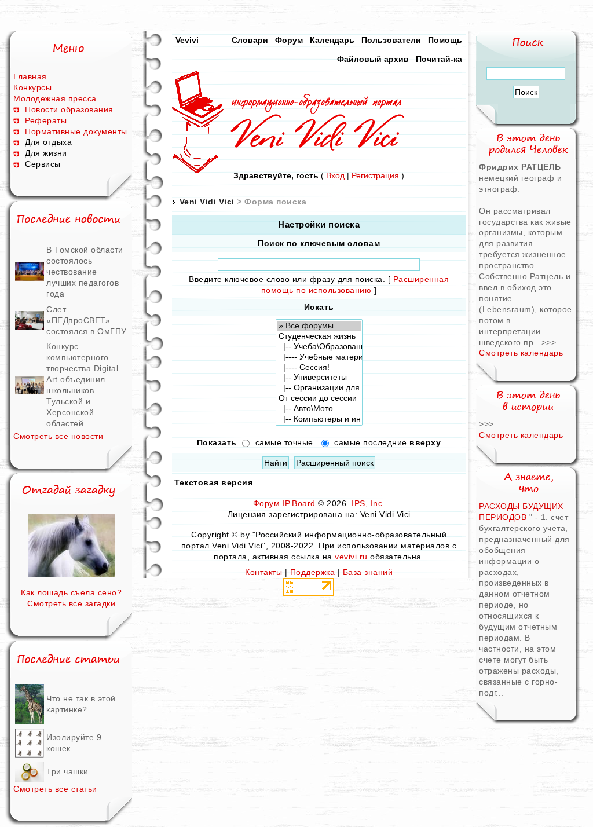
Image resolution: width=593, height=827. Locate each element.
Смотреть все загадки (71, 603)
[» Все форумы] (319, 326)
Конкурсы (32, 87)
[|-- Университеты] (319, 377)
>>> (549, 342)
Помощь (445, 40)
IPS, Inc (367, 503)
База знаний (368, 572)
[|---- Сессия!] (319, 368)
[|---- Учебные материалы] (319, 357)
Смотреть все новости (58, 436)
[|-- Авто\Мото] (319, 409)
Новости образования (69, 109)
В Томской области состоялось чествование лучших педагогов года (84, 271)
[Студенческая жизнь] (319, 336)
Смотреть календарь (521, 352)
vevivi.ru (351, 556)
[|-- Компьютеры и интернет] (319, 419)
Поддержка (312, 572)
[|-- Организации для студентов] (319, 388)
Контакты (263, 572)
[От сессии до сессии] (319, 398)
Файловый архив (373, 59)
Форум (289, 40)
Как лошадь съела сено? (71, 592)
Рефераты (46, 120)
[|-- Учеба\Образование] (319, 347)
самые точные (284, 442)
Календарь (332, 40)
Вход (335, 175)
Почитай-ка (439, 59)
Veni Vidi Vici (207, 201)
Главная (30, 76)
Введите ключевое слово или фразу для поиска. (287, 279)
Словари (250, 40)
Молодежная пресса (55, 98)
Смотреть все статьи (55, 788)
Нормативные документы (76, 131)
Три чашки (67, 771)
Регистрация (375, 175)
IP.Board (299, 503)
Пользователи (391, 40)
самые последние (387, 442)
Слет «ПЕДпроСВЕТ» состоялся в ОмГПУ (86, 320)
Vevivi (187, 40)
